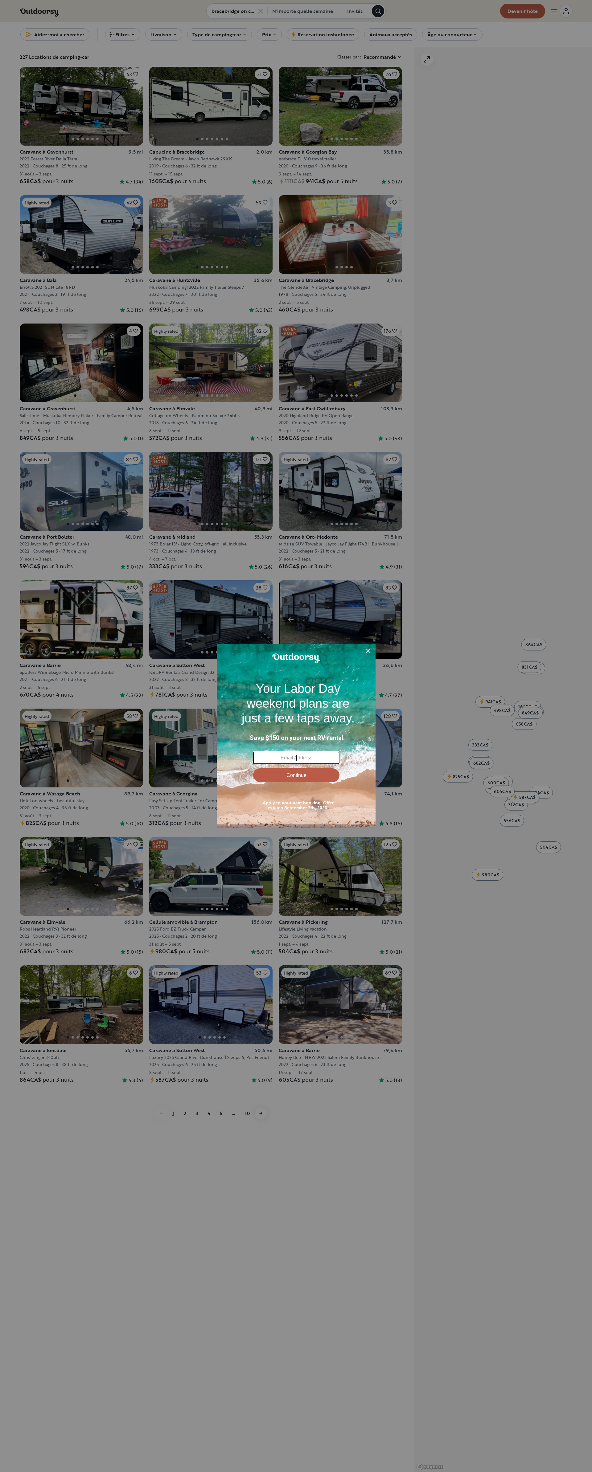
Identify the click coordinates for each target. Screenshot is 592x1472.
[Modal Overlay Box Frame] (296, 736)
